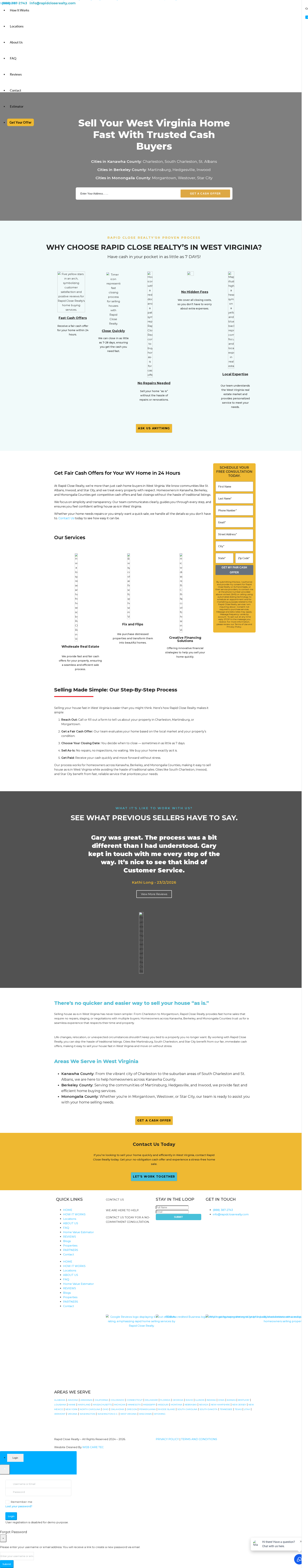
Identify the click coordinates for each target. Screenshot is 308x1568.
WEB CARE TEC (93, 1447)
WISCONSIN (145, 1414)
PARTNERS (70, 1250)
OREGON (132, 1409)
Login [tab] (15, 1457)
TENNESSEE (226, 1409)
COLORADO (117, 1400)
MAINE (72, 1404)
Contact (15, 90)
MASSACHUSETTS (102, 1404)
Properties (70, 1245)
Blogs (67, 1241)
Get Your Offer (20, 122)
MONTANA (176, 1404)
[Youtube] (87, 1424)
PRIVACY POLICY (167, 1439)
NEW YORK (71, 1409)
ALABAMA (59, 1400)
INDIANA (211, 1400)
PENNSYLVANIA (147, 1409)
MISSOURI (163, 1404)
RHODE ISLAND (166, 1409)
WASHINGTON (87, 1414)
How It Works (19, 10)
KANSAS (231, 1400)
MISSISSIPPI (149, 1404)
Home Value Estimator (78, 1232)
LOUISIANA (60, 1404)
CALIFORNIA (101, 1400)
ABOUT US (70, 1223)
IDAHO (189, 1400)
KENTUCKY (243, 1400)
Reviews (16, 74)
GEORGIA (178, 1400)
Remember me (21, 1502)
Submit (178, 1217)
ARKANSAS (86, 1400)
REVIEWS (69, 1236)
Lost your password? (18, 1506)
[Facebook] (58, 1424)
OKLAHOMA (117, 1409)
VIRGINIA (72, 1414)
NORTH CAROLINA (90, 1409)
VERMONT (59, 1414)
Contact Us (66, 518)
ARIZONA (73, 1400)
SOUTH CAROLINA (187, 1409)
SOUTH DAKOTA (208, 1409)
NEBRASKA (191, 1404)
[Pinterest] (106, 1424)
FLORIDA (165, 1400)
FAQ (13, 58)
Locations (17, 26)
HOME (67, 1210)
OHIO (105, 1409)
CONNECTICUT (135, 1400)
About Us (16, 42)
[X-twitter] (77, 1424)
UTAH (247, 1409)
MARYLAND (84, 1404)
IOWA (221, 1400)
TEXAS (238, 1409)
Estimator (17, 106)
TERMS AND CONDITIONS (199, 1439)
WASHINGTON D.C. (107, 1414)
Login (11, 1516)
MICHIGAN (119, 1404)
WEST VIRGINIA (128, 1414)
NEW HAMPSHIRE (220, 1404)
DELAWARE (151, 1400)
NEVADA (204, 1404)
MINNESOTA (134, 1404)
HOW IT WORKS (74, 1214)
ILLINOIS (199, 1400)
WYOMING (159, 1414)
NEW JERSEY (239, 1404)
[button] (59, 866)
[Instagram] (68, 1424)
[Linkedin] (97, 1424)
